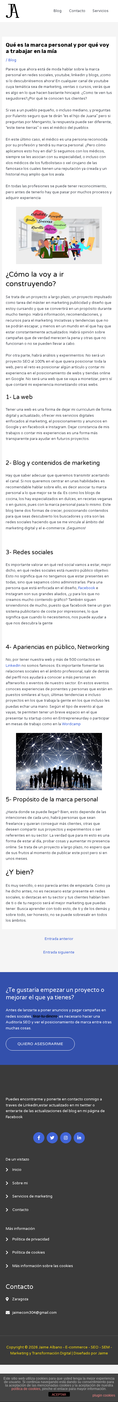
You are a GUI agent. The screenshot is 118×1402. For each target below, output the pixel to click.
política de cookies (25, 1389)
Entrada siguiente (58, 952)
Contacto (77, 11)
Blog (58, 11)
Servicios (101, 11)
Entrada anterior (59, 939)
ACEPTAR (59, 1394)
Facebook (86, 588)
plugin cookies (104, 1395)
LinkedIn (13, 665)
